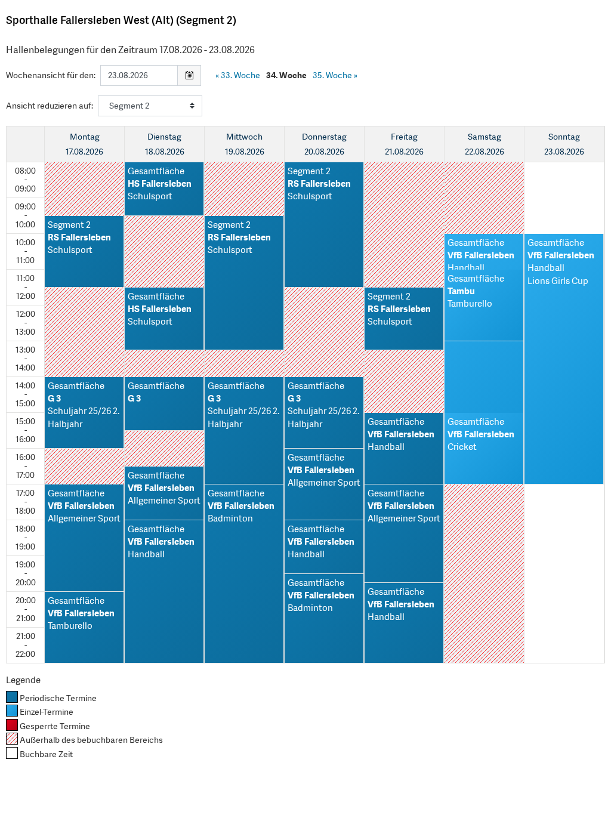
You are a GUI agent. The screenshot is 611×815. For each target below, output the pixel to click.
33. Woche (237, 75)
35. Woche (335, 75)
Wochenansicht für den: (50, 75)
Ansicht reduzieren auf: (49, 105)
